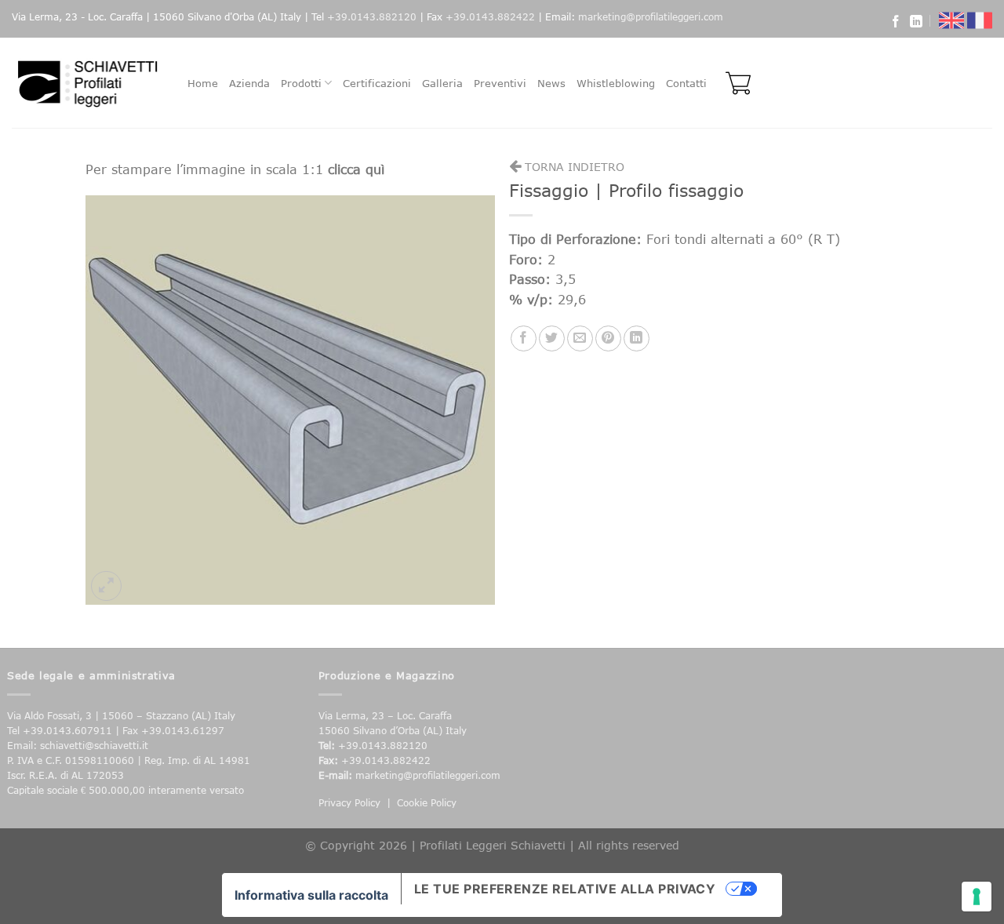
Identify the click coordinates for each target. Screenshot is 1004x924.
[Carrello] (734, 83)
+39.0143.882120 (372, 17)
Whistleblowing (616, 83)
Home (202, 83)
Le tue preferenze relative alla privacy (565, 889)
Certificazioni (377, 83)
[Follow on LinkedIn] (916, 23)
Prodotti (301, 83)
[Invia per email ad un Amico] (580, 338)
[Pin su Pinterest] (608, 338)
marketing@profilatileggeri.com (650, 17)
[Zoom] (106, 586)
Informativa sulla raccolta (311, 895)
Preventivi (500, 83)
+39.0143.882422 (490, 17)
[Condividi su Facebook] (524, 338)
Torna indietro (572, 166)
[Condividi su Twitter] (552, 338)
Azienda (249, 83)
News (551, 83)
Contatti (686, 83)
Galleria (442, 83)
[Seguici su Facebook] (895, 23)
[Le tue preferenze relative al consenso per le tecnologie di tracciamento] (976, 896)
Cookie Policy (427, 803)
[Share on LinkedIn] (636, 338)
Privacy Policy (349, 803)
